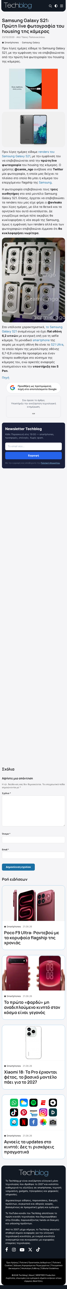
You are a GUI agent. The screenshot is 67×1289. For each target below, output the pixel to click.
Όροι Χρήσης (12, 1262)
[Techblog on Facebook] (7, 1249)
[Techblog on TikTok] (38, 1249)
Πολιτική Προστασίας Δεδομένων (35, 1262)
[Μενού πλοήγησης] (61, 5)
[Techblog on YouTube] (22, 1249)
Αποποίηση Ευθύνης (30, 1268)
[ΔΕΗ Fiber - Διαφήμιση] (33, 89)
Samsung (45, 182)
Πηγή (5, 377)
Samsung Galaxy (31, 42)
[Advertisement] (33, 618)
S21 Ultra (57, 344)
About (31, 1275)
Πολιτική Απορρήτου (50, 463)
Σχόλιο (6, 793)
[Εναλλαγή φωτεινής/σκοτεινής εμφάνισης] (56, 5)
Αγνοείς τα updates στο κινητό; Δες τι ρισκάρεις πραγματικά (29, 1147)
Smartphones (12, 42)
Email (5, 849)
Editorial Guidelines (50, 1268)
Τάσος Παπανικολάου (33, 37)
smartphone (41, 340)
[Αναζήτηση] (50, 6)
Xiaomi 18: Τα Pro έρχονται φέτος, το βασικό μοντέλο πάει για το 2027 (30, 1077)
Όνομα (6, 833)
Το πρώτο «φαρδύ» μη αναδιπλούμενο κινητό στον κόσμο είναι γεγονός (32, 1007)
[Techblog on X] (30, 1249)
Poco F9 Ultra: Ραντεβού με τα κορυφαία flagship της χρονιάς (31, 938)
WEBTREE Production (45, 1275)
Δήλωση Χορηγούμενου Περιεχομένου (31, 1265)
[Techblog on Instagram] (14, 1249)
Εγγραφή (33, 455)
